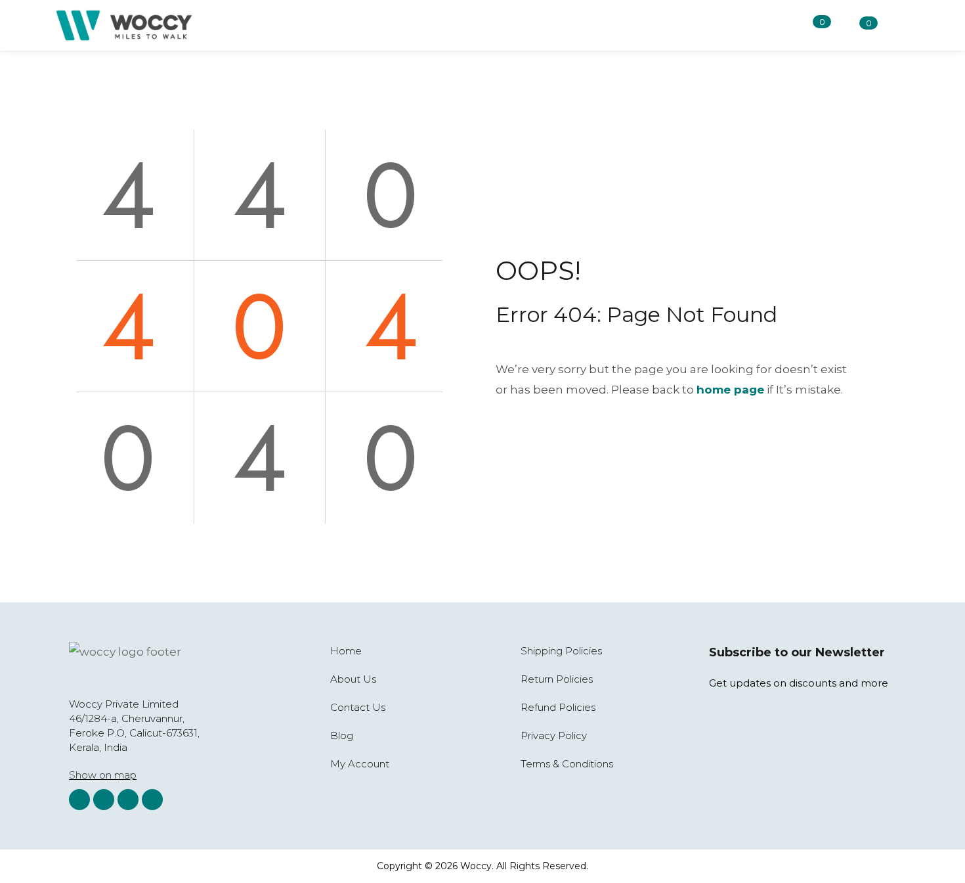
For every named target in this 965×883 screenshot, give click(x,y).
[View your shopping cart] (849, 25)
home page (730, 389)
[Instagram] (79, 799)
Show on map (103, 775)
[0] (802, 25)
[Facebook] (103, 799)
